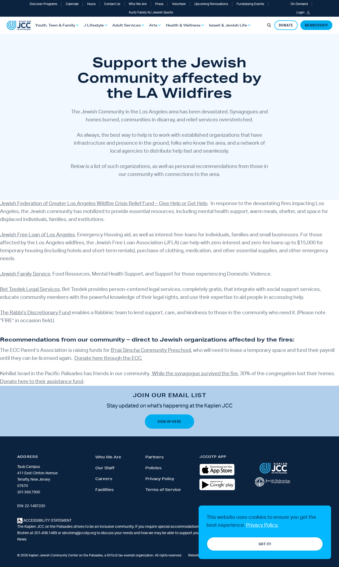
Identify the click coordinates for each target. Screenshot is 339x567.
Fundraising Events (250, 4)
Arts (153, 25)
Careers (103, 478)
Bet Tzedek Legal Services (30, 289)
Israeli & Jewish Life (228, 25)
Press (159, 4)
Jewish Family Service (25, 274)
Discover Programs (43, 4)
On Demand (299, 4)
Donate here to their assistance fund (41, 381)
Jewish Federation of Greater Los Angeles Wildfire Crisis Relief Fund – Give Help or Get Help (103, 203)
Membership (316, 25)
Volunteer (179, 4)
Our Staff (104, 468)
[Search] (269, 25)
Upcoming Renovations (211, 4)
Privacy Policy (159, 478)
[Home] (19, 25)
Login (300, 12)
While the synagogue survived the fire (194, 373)
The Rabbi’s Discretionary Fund (35, 312)
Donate (286, 25)
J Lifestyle (94, 25)
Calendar (72, 4)
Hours (91, 4)
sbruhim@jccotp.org (79, 533)
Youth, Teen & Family (55, 25)
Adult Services (126, 25)
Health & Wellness (183, 25)
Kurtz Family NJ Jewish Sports (151, 12)
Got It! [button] (265, 544)
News (21, 539)
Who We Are (138, 4)
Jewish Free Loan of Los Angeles (37, 234)
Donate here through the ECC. (108, 358)
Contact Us (112, 4)
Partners (154, 457)
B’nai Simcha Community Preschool (151, 350)
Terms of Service (163, 489)
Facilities (104, 489)
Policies (153, 468)
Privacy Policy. (262, 525)
